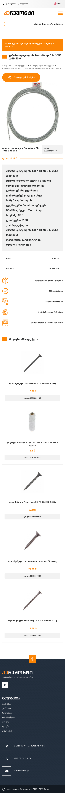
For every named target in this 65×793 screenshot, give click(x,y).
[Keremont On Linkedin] (5, 684)
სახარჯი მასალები (11, 68)
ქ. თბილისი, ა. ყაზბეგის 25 (29, 746)
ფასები (5, 726)
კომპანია (6, 708)
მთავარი (6, 65)
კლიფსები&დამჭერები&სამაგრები (43, 68)
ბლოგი (5, 722)
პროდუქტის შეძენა (24, 77)
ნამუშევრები (8, 717)
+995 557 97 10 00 (22, 759)
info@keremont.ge (21, 771)
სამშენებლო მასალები (42, 65)
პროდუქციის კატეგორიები (48, 24)
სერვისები (7, 713)
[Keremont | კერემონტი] (17, 673)
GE (58, 4)
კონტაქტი (7, 731)
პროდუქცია (21, 65)
